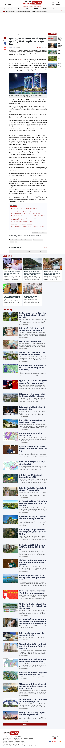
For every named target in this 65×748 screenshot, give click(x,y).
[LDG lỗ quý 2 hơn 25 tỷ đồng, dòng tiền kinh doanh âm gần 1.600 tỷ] (10, 715)
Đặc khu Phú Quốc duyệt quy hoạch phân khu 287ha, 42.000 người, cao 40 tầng (32, 517)
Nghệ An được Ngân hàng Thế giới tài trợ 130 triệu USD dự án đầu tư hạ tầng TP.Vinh (27, 226)
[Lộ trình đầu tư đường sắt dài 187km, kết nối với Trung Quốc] (10, 465)
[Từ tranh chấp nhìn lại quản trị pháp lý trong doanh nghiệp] (10, 410)
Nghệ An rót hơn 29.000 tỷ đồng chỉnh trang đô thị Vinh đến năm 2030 (30, 11)
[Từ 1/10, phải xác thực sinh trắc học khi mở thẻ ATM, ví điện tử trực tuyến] (12, 288)
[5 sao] (46, 247)
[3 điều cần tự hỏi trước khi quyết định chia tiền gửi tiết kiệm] (10, 636)
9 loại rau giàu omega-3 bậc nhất (32, 725)
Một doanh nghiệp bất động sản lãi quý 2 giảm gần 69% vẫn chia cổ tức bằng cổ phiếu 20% (32, 646)
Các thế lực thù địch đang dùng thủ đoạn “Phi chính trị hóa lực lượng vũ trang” (32, 592)
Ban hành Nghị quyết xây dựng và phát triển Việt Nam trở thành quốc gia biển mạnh (32, 577)
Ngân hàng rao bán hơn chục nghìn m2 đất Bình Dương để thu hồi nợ (24, 208)
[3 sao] (42, 247)
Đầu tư (26, 361)
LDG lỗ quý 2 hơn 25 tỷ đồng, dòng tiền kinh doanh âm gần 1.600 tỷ (32, 713)
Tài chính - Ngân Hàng (7, 268)
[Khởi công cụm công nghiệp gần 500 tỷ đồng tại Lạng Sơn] (10, 436)
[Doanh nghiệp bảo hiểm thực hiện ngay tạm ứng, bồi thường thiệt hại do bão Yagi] (52, 264)
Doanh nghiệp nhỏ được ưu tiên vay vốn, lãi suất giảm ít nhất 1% (32, 421)
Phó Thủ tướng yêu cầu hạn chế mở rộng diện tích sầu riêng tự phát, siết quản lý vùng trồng (32, 315)
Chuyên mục (58, 4)
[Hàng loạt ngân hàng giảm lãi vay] (10, 344)
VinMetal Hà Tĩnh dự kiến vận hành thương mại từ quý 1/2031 (30, 476)
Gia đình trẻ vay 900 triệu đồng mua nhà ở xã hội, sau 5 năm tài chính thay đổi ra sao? (32, 547)
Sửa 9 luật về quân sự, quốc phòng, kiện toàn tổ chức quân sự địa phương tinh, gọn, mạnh (32, 562)
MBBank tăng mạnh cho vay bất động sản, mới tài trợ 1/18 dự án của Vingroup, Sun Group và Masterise (33, 686)
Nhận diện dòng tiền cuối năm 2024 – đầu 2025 (31, 297)
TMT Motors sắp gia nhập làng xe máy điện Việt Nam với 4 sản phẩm (31, 737)
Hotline (9, 4)
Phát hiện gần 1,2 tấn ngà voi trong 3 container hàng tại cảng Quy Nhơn (31, 329)
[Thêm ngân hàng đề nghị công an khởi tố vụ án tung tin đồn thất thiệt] (12, 264)
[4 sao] (44, 247)
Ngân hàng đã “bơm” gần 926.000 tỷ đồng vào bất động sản (23, 221)
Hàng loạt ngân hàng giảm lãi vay (8, 11)
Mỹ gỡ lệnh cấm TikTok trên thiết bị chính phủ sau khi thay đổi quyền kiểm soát (33, 381)
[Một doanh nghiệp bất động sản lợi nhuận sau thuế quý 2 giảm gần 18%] (10, 702)
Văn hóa (26, 629)
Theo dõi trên (39, 47)
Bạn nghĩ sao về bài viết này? (15, 247)
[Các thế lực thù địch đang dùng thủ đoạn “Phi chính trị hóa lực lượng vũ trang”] (10, 594)
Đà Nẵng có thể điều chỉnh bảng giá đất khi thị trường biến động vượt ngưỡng (32, 395)
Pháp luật (26, 324)
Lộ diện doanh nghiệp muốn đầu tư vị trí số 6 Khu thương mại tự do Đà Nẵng (32, 660)
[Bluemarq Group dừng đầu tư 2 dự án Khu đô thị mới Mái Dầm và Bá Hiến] (10, 675)
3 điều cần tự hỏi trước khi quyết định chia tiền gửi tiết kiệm (31, 634)
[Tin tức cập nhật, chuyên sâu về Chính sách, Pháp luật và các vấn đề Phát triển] (32, 3)
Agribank (21, 59)
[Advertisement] (32, 23)
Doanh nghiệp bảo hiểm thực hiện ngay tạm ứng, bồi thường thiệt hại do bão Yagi (52, 273)
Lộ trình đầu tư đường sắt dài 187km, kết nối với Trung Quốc (32, 462)
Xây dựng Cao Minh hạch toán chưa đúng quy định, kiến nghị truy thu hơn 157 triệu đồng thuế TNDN (33, 606)
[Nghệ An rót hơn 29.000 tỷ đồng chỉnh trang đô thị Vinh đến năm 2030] (10, 355)
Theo (39, 232)
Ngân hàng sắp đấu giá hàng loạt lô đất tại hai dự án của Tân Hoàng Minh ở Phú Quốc (28, 215)
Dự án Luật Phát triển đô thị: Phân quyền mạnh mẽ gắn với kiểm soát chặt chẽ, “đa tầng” (33, 448)
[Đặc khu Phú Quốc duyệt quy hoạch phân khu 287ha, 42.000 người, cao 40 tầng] (10, 519)
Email (5, 4)
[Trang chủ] (4, 8)
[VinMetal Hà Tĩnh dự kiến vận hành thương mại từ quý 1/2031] (10, 478)
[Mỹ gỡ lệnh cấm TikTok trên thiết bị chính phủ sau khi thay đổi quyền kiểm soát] (10, 384)
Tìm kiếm (53, 4)
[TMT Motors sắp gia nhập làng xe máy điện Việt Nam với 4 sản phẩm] (10, 740)
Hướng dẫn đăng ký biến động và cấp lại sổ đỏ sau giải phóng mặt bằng (32, 489)
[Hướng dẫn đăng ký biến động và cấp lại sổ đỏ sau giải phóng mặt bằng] (10, 491)
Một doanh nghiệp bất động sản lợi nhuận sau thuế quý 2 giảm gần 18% (33, 700)
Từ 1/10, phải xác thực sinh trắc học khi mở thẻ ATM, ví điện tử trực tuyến (12, 298)
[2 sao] (40, 247)
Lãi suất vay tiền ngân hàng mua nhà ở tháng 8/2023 (21, 224)
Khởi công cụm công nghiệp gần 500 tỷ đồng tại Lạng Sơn (32, 434)
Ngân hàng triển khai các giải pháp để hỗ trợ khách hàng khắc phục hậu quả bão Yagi (32, 273)
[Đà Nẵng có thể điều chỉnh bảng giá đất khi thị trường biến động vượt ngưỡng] (10, 397)
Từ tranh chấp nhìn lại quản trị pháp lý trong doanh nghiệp (32, 408)
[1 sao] (38, 247)
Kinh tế (26, 348)
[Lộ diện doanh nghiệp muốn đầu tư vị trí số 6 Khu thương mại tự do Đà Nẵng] (10, 662)
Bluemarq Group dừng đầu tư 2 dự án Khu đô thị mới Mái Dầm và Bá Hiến (33, 673)
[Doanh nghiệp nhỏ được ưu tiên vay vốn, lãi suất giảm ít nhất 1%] (10, 423)
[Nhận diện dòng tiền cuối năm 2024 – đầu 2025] (32, 288)
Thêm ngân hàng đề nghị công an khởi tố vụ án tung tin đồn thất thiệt (12, 273)
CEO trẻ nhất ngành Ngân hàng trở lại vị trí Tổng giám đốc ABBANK (24, 211)
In (40, 251)
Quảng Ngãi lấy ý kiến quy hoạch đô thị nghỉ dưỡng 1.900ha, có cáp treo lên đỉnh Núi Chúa (32, 531)
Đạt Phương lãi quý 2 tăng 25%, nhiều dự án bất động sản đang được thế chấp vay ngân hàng (33, 503)
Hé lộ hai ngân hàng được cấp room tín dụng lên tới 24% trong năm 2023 (25, 213)
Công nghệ (27, 744)
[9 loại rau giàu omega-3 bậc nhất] (10, 729)
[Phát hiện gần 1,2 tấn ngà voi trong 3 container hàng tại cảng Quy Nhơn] (10, 331)
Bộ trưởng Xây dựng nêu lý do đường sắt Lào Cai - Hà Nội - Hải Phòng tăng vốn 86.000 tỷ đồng (32, 367)
